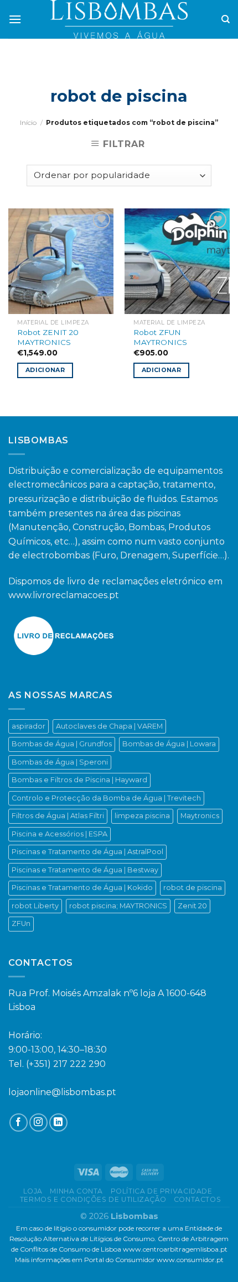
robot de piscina (192, 887)
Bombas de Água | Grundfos (62, 744)
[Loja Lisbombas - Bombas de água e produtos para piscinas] (119, 19)
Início (28, 122)
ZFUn (21, 923)
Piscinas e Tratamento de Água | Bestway (85, 870)
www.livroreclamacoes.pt (63, 595)
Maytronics (199, 816)
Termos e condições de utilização (93, 1199)
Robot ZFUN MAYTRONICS (160, 337)
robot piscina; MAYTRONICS (118, 906)
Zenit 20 (192, 906)
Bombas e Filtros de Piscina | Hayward (79, 780)
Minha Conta (76, 1191)
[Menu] (15, 19)
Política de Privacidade (162, 1191)
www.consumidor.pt (190, 1259)
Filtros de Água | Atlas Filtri (58, 816)
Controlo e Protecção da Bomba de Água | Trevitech (106, 798)
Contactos (197, 1199)
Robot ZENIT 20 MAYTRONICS (48, 337)
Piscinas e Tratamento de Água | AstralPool (87, 851)
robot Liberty (35, 906)
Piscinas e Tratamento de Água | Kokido (82, 887)
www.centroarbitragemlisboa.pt (175, 1249)
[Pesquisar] (225, 19)
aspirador (28, 726)
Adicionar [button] (45, 370)
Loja (33, 1191)
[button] (13, 1260)
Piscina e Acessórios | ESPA (59, 834)
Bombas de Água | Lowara (169, 744)
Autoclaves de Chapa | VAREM (109, 726)
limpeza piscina (142, 816)
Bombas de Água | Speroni (60, 762)
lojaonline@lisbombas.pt (62, 1092)
